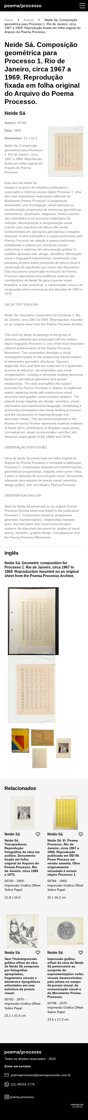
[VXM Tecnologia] (77, 1105)
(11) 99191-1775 (22, 1084)
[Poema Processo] (23, 5)
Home (9, 20)
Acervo (29, 20)
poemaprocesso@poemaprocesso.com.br (40, 1075)
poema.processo (21, 1097)
